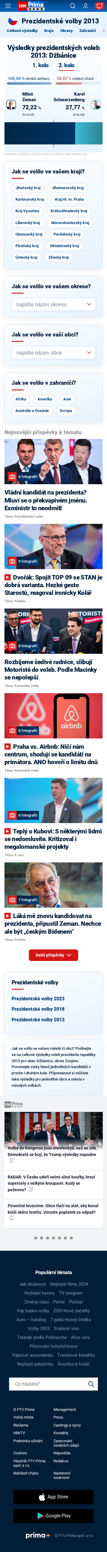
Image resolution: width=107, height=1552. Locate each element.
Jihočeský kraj (27, 188)
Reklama (20, 1425)
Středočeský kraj (64, 246)
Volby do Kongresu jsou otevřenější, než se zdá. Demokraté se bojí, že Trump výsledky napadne (52, 1151)
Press (58, 1417)
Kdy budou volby (33, 1310)
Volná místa (23, 1417)
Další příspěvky (50, 955)
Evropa (66, 410)
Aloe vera (80, 1337)
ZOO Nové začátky (72, 1310)
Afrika (20, 399)
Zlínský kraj (58, 257)
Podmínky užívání (28, 1441)
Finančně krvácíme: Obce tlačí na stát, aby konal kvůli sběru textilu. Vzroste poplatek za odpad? (53, 1208)
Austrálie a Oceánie (32, 410)
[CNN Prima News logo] (31, 6)
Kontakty (61, 1433)
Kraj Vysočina (27, 211)
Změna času (36, 1302)
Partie (59, 1302)
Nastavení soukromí (62, 1475)
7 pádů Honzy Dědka (71, 1319)
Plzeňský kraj (27, 246)
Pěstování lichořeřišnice (54, 1346)
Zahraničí (87, 30)
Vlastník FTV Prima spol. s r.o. (29, 1463)
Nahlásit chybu (25, 1473)
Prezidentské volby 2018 (38, 1009)
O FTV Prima (23, 1409)
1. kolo (40, 65)
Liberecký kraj (27, 222)
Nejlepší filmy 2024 (69, 1284)
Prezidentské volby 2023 (38, 999)
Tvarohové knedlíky (76, 1355)
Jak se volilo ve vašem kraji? (48, 171)
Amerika (44, 399)
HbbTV (19, 1433)
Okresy (66, 30)
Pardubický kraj (67, 234)
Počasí (76, 1302)
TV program (71, 1293)
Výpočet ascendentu (32, 1355)
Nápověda (62, 1453)
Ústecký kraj (26, 257)
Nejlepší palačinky (35, 1364)
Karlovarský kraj (29, 199)
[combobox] (51, 304)
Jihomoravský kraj (68, 188)
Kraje (49, 30)
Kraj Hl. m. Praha (69, 199)
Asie (67, 399)
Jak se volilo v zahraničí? (44, 383)
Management (65, 1409)
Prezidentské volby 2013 (38, 1020)
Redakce (61, 1461)
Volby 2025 (39, 1328)
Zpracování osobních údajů (66, 1443)
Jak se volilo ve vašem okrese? (51, 286)
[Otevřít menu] (8, 6)
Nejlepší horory (39, 1293)
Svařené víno (66, 1328)
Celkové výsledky (22, 30)
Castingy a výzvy (67, 1425)
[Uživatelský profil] (86, 6)
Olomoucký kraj (28, 234)
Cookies (20, 1453)
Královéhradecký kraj (69, 211)
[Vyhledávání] (72, 5)
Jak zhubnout (32, 1284)
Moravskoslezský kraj (70, 222)
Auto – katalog (31, 1319)
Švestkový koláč (74, 1364)
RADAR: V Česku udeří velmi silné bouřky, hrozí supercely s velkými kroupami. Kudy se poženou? (51, 1183)
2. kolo (67, 65)
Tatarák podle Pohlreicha (42, 1337)
